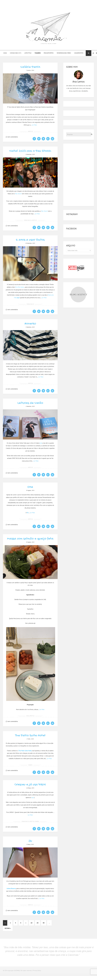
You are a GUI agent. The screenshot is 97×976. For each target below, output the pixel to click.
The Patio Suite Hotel (30, 736)
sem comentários (12, 137)
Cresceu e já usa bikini (30, 785)
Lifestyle (27, 53)
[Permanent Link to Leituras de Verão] (30, 439)
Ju (30, 841)
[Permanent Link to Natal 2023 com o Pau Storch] (30, 187)
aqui (18, 298)
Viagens (30, 765)
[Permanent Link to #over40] (30, 360)
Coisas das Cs (27, 220)
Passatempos (49, 53)
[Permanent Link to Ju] (30, 877)
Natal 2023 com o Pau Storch (30, 151)
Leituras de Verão (30, 403)
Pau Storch (18, 194)
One (30, 487)
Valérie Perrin (30, 67)
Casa (5, 53)
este (41, 443)
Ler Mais (34, 125)
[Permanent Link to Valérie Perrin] (30, 103)
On (28, 513)
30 (43, 923)
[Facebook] (93, 53)
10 (31, 923)
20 (37, 923)
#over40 (30, 324)
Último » (8, 928)
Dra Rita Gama (19, 287)
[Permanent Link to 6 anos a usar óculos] (30, 280)
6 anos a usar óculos (30, 240)
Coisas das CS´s (15, 53)
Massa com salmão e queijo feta (30, 539)
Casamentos (78, 53)
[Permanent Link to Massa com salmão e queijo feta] (30, 578)
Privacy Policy (37, 970)
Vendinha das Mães (64, 53)
